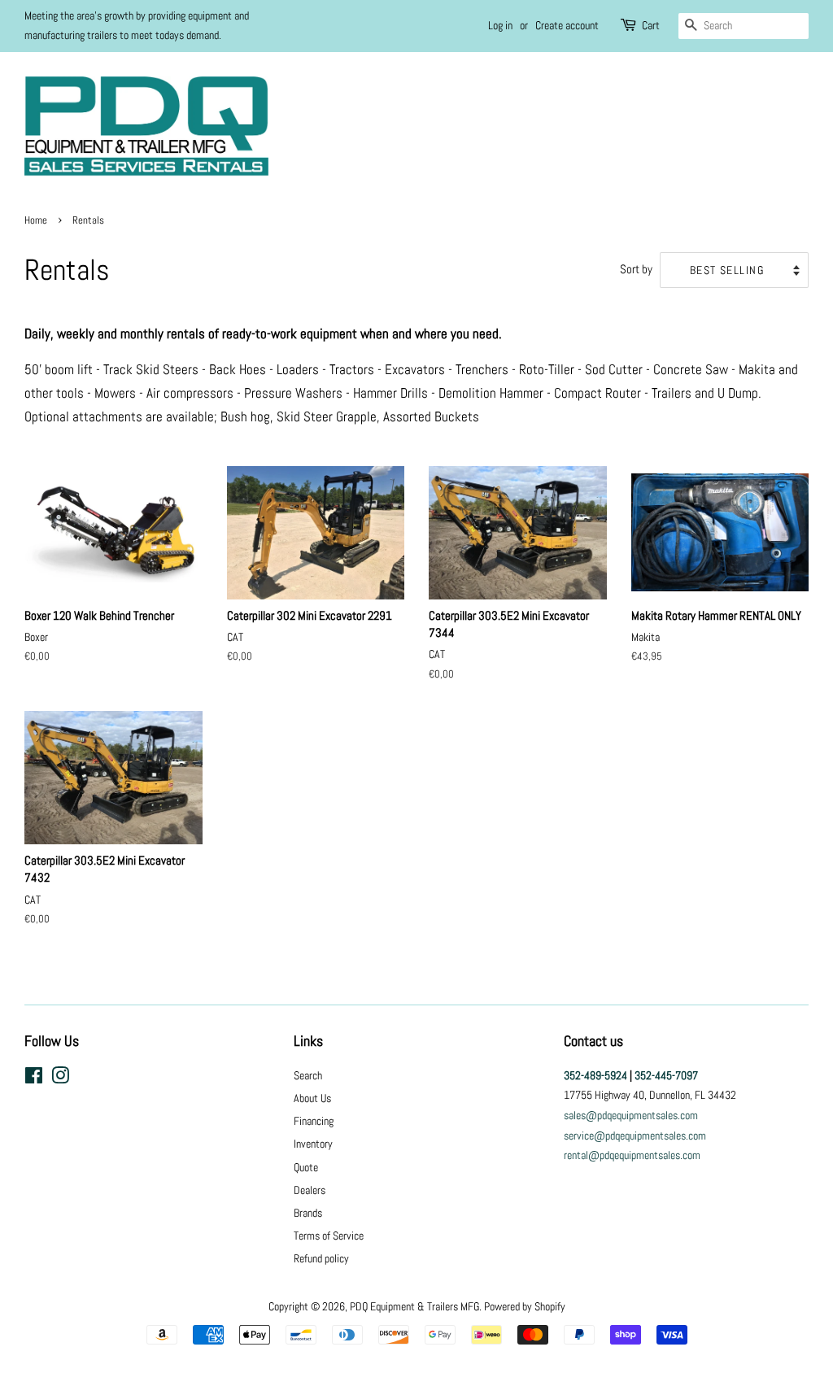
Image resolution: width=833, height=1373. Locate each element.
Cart (651, 25)
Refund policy (321, 1258)
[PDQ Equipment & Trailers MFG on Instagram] (60, 1078)
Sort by (636, 269)
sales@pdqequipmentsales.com (631, 1115)
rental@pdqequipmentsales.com (632, 1155)
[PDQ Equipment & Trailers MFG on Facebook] (33, 1078)
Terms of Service (329, 1235)
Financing (314, 1121)
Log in (500, 25)
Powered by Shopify (524, 1306)
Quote (306, 1167)
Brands (308, 1212)
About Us (312, 1098)
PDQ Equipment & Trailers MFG (414, 1306)
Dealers (309, 1190)
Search (308, 1075)
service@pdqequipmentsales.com (635, 1135)
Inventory (313, 1143)
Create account (567, 25)
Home (35, 220)
